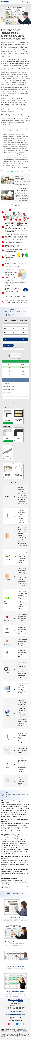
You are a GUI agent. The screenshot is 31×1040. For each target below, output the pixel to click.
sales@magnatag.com (21, 184)
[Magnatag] (15, 1000)
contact (27, 179)
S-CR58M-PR (7, 656)
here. (10, 888)
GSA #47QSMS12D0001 (15, 1020)
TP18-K (7, 672)
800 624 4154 (26, 181)
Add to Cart (20, 361)
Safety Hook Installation (8, 847)
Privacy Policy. (4, 1038)
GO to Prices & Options (14, 171)
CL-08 (7, 739)
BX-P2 (7, 783)
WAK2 (7, 767)
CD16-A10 (7, 579)
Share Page (17, 205)
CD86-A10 (7, 539)
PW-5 (7, 753)
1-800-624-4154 (17, 1012)
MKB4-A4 (7, 691)
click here (4, 866)
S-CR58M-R (7, 620)
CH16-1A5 (7, 559)
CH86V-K (7, 519)
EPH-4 (7, 715)
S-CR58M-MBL (6, 633)
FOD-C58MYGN (6, 602)
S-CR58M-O (7, 644)
